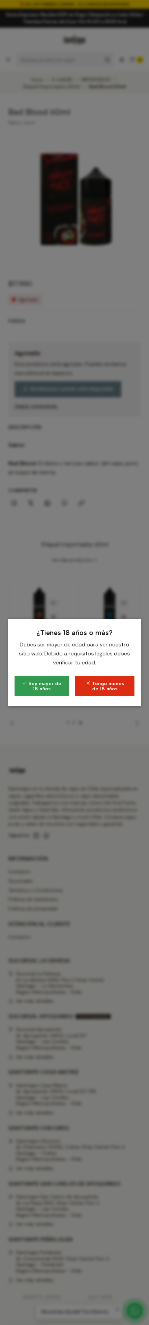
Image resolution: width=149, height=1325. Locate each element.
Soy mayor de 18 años (44, 685)
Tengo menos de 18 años (107, 685)
